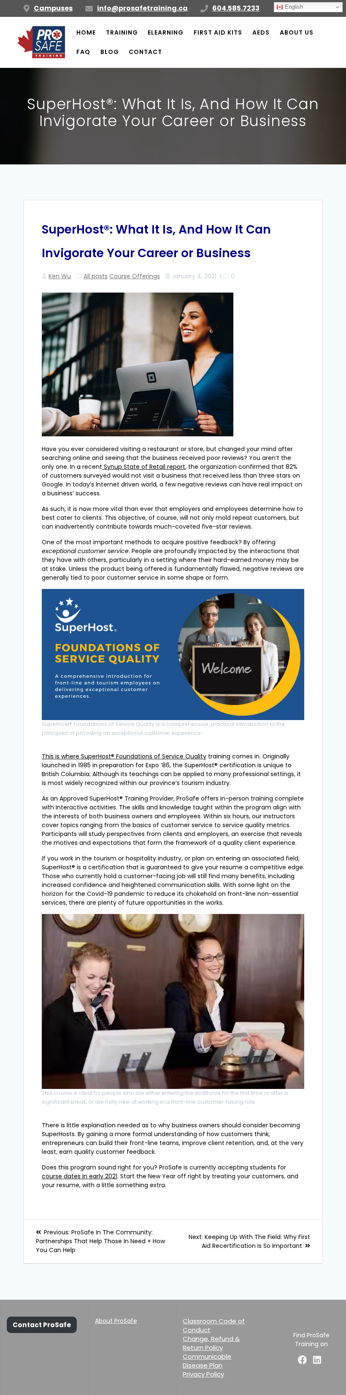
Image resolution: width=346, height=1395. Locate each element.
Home (86, 32)
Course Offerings (134, 276)
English (293, 7)
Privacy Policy (203, 1374)
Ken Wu (60, 276)
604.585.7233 (236, 8)
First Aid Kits (218, 32)
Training (122, 32)
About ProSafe (116, 1321)
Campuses (53, 8)
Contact (145, 52)
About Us (297, 32)
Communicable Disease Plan (207, 1361)
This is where (61, 756)
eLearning (166, 32)
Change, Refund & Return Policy (211, 1343)
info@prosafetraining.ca (142, 8)
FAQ (83, 52)
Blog (109, 52)
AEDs (261, 32)
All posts (96, 276)
